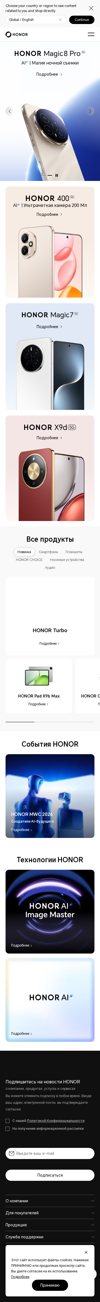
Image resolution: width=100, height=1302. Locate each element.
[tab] (24, 552)
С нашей (48, 1121)
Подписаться (50, 1175)
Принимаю (50, 1285)
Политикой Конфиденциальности (55, 1121)
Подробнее (69, 68)
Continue (82, 20)
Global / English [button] (21, 20)
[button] (10, 111)
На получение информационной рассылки (48, 1129)
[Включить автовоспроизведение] (56, 175)
